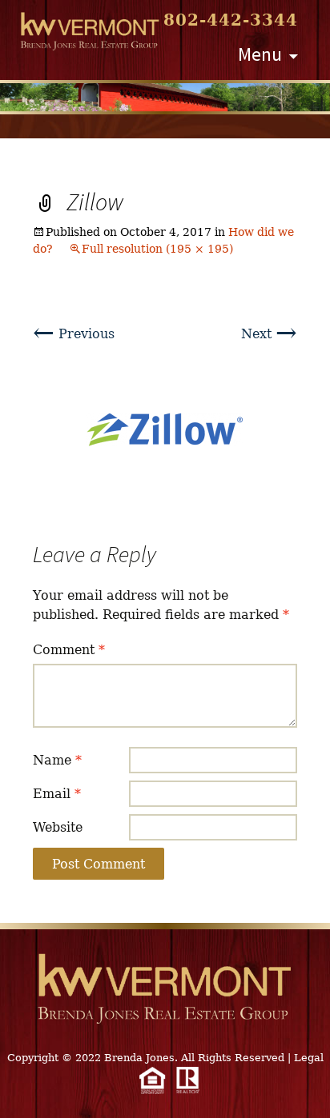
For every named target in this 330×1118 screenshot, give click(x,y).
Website (57, 827)
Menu (260, 54)
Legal (309, 1058)
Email (57, 793)
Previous (74, 333)
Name (57, 760)
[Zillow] (165, 429)
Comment (69, 649)
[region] (165, 97)
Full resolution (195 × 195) (157, 248)
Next (269, 333)
